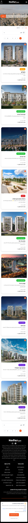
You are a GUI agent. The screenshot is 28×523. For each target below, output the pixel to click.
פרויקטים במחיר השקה (20, 485)
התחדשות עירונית (20, 475)
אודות (7, 467)
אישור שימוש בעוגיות (14, 514)
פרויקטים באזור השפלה (21, 480)
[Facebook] (15, 443)
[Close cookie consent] (2, 503)
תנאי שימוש (7, 469)
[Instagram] (12, 443)
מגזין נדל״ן (21, 472)
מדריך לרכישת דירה (7, 482)
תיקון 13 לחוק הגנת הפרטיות (7, 475)
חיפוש (3, 16)
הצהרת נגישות (7, 472)
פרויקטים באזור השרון (20, 482)
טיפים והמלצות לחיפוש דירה (7, 480)
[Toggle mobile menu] (26, 2)
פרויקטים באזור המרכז (20, 477)
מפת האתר (7, 477)
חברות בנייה (20, 469)
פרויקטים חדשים (20, 467)
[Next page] (5, 38)
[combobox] (17, 16)
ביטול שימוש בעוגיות (14, 518)
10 (7, 38)
